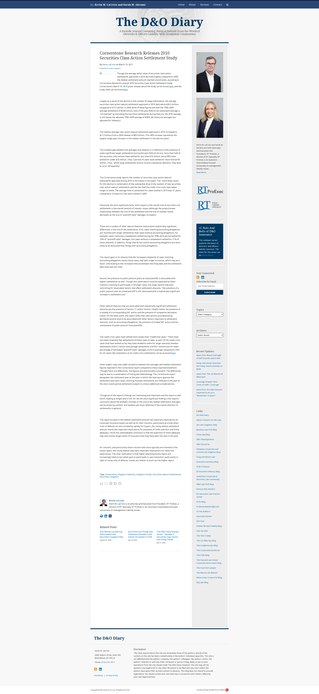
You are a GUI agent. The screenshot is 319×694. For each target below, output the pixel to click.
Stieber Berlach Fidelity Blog (209, 526)
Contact (217, 4)
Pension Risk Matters (205, 489)
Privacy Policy (112, 675)
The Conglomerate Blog (207, 545)
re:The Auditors (203, 511)
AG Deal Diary (202, 415)
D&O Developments (205, 439)
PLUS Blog (200, 501)
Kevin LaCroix (109, 64)
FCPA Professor (203, 466)
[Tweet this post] (110, 483)
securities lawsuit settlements (167, 474)
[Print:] (101, 483)
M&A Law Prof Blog (205, 484)
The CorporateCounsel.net (208, 550)
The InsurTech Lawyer (206, 568)
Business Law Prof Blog (206, 429)
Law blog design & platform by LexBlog (211, 690)
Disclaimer (98, 675)
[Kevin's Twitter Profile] (110, 516)
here (171, 86)
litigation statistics (126, 474)
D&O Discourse (203, 444)
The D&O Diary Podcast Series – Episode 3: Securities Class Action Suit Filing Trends (168, 535)
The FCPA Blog (202, 555)
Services (204, 4)
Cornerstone (111, 474)
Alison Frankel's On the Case (208, 420)
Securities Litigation (114, 68)
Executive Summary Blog (207, 461)
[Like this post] (115, 483)
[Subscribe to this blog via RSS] (197, 277)
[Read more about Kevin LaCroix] (101, 516)
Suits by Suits (202, 531)
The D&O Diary (159, 21)
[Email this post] (106, 483)
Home (181, 4)
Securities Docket (204, 516)
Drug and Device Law (205, 457)
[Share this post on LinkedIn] (119, 483)
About (192, 4)
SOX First (200, 521)
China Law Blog (203, 434)
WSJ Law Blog (202, 582)
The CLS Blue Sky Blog (206, 540)
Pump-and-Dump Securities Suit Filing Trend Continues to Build (209, 366)
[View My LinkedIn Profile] (202, 277)
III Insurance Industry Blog (208, 471)
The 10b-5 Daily (203, 535)
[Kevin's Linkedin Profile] (105, 516)
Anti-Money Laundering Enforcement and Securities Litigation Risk (111, 534)
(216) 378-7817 (108, 662)
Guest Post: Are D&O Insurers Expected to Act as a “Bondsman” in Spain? (209, 392)
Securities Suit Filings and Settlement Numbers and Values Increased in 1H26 (140, 534)
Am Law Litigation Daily (206, 424)
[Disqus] (141, 590)
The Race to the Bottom (207, 572)
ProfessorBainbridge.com (207, 506)
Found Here (207, 255)
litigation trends (144, 474)
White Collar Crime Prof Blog (209, 577)
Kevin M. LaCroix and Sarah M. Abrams (120, 4)
